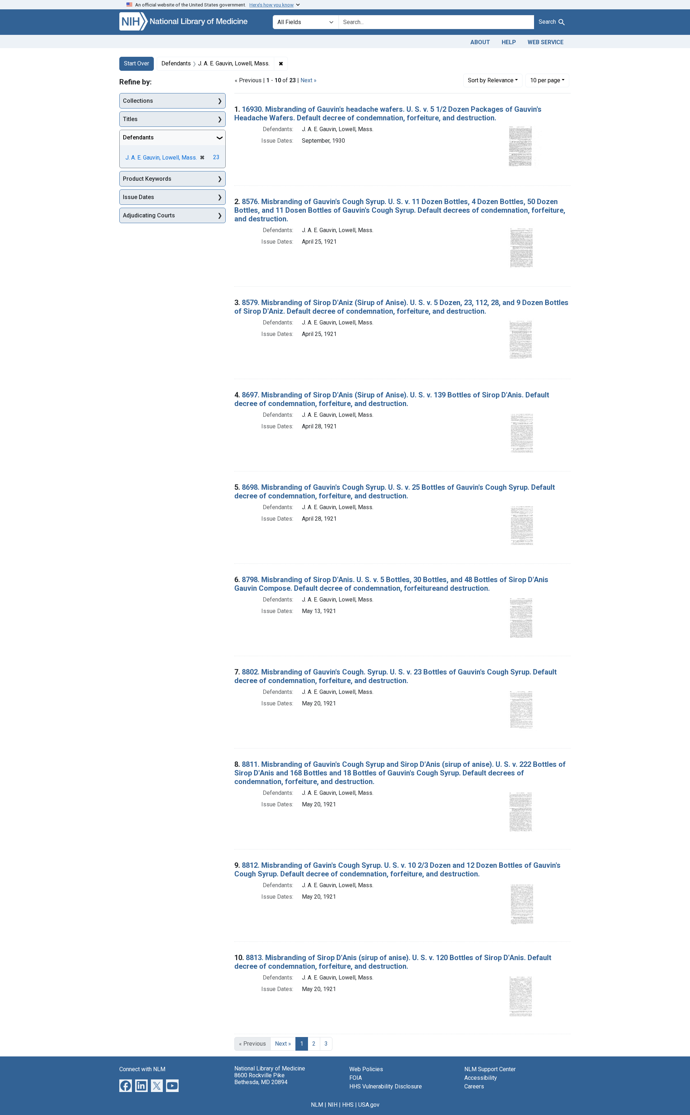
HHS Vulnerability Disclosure (385, 1086)
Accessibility (480, 1077)
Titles (130, 119)
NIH (332, 1104)
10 (545, 80)
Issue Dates (138, 197)
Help (509, 42)
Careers (474, 1086)
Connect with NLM (142, 1069)
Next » (308, 80)
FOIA (355, 1077)
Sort (491, 80)
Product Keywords (147, 178)
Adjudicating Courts (149, 215)
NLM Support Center (490, 1069)
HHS (348, 1104)
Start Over (136, 63)
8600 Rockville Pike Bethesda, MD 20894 (261, 1079)
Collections (138, 100)
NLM (317, 1104)
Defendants (138, 137)
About (480, 42)
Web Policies (366, 1069)
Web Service (546, 42)
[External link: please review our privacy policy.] (125, 1085)
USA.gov (369, 1104)
